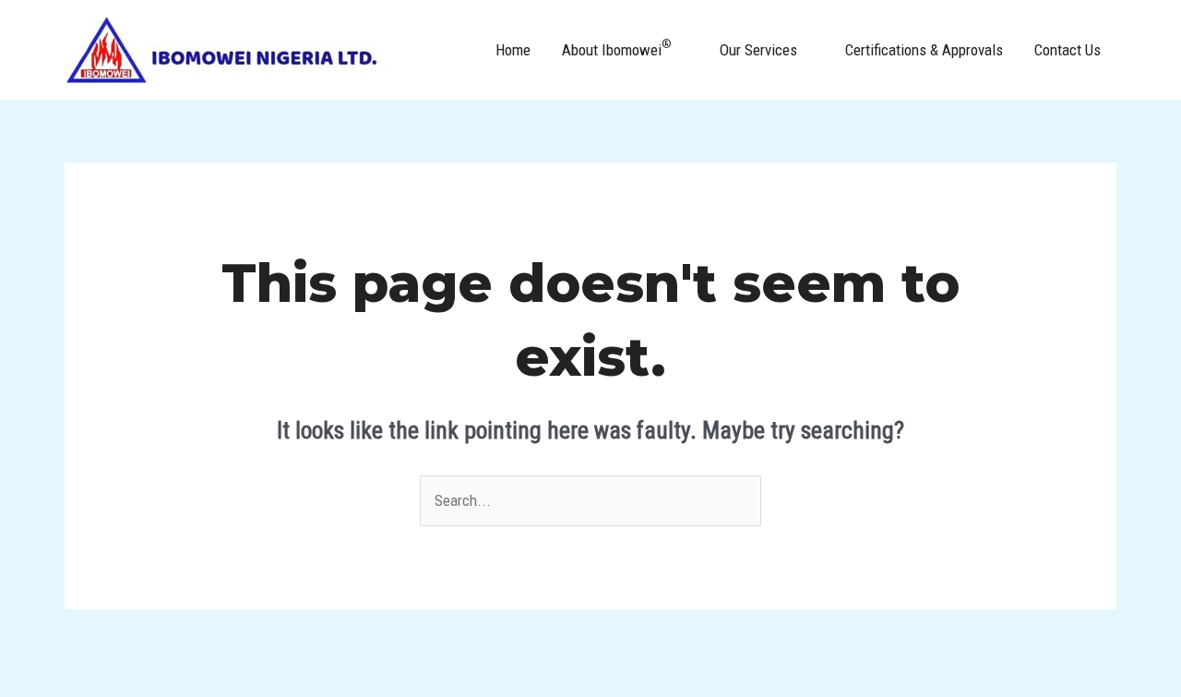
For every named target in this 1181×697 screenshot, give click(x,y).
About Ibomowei (617, 48)
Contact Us (1067, 50)
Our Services (758, 50)
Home (513, 50)
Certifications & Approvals (924, 50)
